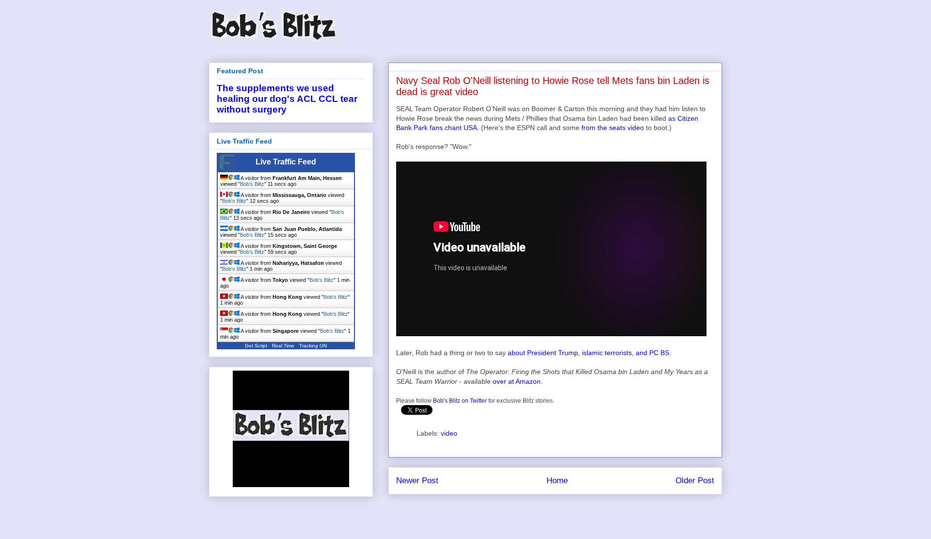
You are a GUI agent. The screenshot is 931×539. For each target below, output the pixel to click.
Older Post (694, 480)
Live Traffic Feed (286, 162)
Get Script (256, 345)
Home (557, 480)
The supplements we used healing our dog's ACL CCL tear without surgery (287, 98)
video (449, 433)
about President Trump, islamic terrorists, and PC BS (588, 353)
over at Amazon (517, 381)
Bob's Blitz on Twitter (460, 400)
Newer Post (417, 480)
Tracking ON (313, 345)
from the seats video (612, 127)
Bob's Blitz (252, 184)
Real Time (283, 345)
